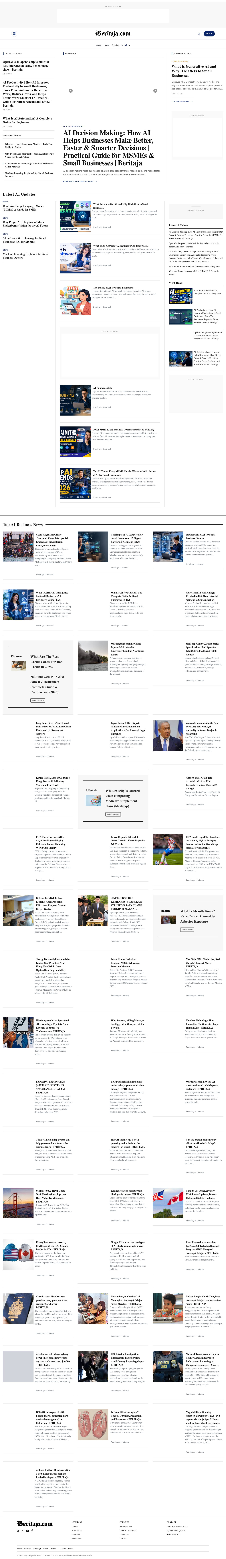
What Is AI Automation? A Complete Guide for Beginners (27, 120)
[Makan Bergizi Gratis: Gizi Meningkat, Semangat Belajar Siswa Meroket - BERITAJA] (93, 1308)
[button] (70, 90)
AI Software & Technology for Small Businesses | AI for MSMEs (29, 165)
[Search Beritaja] (199, 34)
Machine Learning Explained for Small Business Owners (29, 174)
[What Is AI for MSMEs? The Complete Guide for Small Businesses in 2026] (93, 604)
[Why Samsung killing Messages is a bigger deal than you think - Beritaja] (93, 1032)
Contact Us (77, 1530)
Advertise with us (66, 1548)
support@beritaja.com (176, 1530)
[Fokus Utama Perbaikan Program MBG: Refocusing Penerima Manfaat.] (93, 971)
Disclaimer (124, 1534)
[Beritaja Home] (113, 33)
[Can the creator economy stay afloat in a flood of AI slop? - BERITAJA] (168, 1152)
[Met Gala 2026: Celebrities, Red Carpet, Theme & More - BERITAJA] (168, 971)
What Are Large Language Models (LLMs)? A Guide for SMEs (28, 145)
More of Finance (38, 700)
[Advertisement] (113, 16)
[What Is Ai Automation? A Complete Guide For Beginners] (180, 296)
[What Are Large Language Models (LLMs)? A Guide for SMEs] (113, 90)
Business (27, 1548)
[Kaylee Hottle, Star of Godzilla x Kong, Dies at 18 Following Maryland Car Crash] (18, 790)
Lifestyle (53, 1548)
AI (125, 45)
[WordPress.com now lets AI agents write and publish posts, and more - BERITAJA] (168, 1094)
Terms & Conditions (128, 1530)
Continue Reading (182, 101)
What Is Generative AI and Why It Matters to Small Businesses (194, 70)
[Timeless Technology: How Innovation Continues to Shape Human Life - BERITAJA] (168, 1032)
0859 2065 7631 (173, 1534)
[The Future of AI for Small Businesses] (75, 300)
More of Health (187, 929)
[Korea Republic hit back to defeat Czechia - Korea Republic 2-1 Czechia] (93, 849)
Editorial (76, 1534)
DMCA (123, 1538)
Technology (37, 1548)
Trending (115, 45)
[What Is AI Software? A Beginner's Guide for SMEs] (75, 258)
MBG (107, 45)
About (75, 1526)
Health (45, 1548)
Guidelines (76, 1538)
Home (98, 45)
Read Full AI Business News (80, 181)
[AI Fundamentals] (75, 400)
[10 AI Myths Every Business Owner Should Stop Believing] (75, 441)
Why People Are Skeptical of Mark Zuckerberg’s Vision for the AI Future (29, 155)
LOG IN (209, 34)
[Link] (18, 666)
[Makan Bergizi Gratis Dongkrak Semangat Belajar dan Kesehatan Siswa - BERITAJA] (168, 1308)
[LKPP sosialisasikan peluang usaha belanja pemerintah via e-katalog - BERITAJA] (93, 1094)
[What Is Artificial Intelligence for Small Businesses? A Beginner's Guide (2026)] (18, 604)
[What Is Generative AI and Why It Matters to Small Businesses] (75, 216)
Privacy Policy (126, 1526)
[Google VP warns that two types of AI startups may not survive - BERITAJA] (93, 1254)
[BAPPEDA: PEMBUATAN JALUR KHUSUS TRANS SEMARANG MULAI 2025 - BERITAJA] (18, 1094)
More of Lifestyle (113, 814)
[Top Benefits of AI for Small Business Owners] (168, 547)
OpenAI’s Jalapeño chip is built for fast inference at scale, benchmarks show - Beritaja (26, 66)
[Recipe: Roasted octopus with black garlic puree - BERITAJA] (93, 1203)
